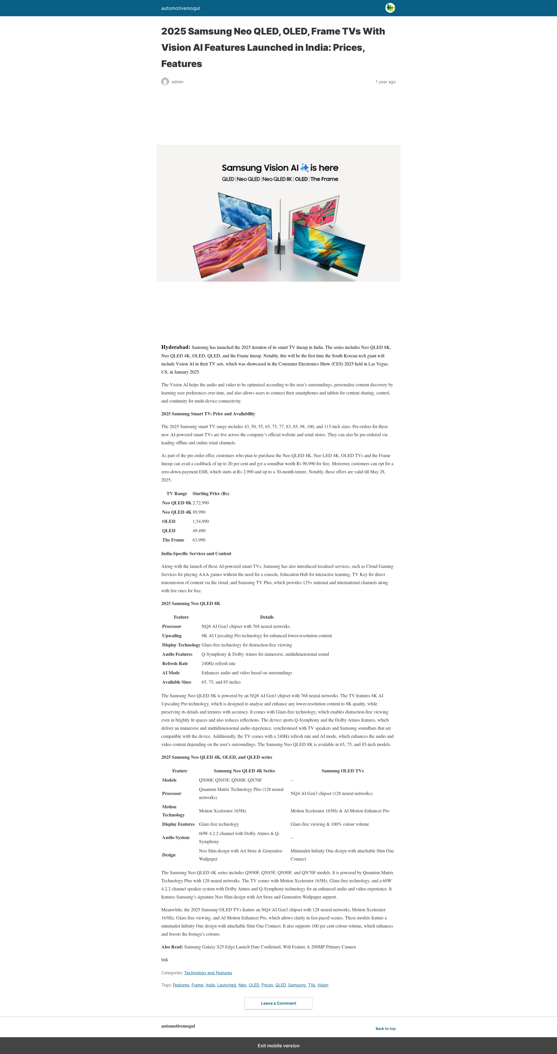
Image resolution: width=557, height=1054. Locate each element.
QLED (280, 984)
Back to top (386, 1028)
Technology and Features (208, 972)
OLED (254, 984)
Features (181, 984)
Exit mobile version (279, 1045)
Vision (322, 984)
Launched (226, 984)
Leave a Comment (278, 1003)
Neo (242, 984)
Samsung (297, 984)
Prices (267, 984)
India (210, 984)
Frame (197, 984)
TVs (311, 984)
